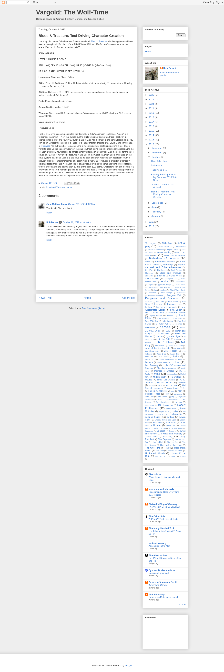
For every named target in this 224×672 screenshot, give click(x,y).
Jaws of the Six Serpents (157, 348)
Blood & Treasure (99, 41)
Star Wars (171, 422)
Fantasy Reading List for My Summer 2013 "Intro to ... (164, 177)
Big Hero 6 (162, 270)
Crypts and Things (163, 285)
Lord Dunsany (151, 365)
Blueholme (149, 276)
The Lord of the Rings (171, 445)
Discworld (152, 293)
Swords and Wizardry (171, 434)
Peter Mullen (162, 397)
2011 (151, 221)
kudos (176, 356)
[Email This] (66, 183)
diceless (163, 290)
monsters (176, 377)
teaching (167, 436)
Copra (150, 285)
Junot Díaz (161, 354)
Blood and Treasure (55, 187)
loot (177, 362)
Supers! (161, 431)
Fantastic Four (174, 304)
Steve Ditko (171, 425)
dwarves (148, 302)
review (179, 402)
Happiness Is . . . (159, 169)
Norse (151, 385)
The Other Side (157, 516)
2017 (152, 121)
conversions (180, 282)
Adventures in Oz (164, 247)
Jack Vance (159, 345)
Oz (184, 388)
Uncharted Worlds (155, 453)
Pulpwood (45, 146)
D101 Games (180, 285)
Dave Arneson (164, 287)
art (155, 255)
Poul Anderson (173, 399)
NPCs (160, 385)
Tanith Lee (150, 436)
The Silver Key (157, 594)
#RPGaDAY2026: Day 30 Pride (163, 519)
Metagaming (172, 374)
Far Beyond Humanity (166, 307)
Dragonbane (180, 293)
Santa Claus (162, 414)
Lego (180, 359)
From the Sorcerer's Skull (163, 582)
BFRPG (149, 270)
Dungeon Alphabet (155, 295)
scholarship (176, 414)
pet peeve (178, 394)
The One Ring (152, 447)
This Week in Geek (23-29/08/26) (164, 507)
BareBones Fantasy (165, 262)
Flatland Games (176, 312)
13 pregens (150, 243)
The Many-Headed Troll (161, 528)
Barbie (147, 262)
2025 (152, 99)
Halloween (150, 327)
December (157, 148)
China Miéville (152, 278)
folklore (170, 315)
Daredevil (151, 287)
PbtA (179, 391)
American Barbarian (156, 250)
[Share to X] (72, 183)
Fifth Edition (176, 310)
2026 (152, 95)
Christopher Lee (170, 279)
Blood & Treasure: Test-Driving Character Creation (163, 194)
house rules (164, 334)
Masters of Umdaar (164, 371)
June (154, 207)
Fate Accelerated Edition (165, 308)
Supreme (172, 431)
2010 (152, 226)
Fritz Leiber (167, 321)
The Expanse (164, 439)
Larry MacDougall (167, 359)
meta (157, 373)
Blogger (128, 665)
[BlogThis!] (69, 183)
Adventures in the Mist (159, 546)
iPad (176, 339)
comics (164, 281)
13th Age (167, 243)
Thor (167, 448)
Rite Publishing (165, 405)
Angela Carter (172, 250)
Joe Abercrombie (152, 351)
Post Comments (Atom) (93, 308)
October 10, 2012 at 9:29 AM (81, 204)
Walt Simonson (161, 456)
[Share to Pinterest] (78, 183)
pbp (172, 391)
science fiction (152, 417)
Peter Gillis (149, 397)
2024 (152, 104)
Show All (182, 604)
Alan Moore (180, 247)
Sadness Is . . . (158, 165)
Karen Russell (176, 354)
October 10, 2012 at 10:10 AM (77, 222)
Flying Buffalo (156, 315)
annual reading (164, 252)
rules (175, 411)
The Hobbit (157, 442)
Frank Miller (177, 318)
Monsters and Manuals (161, 489)
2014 (152, 135)
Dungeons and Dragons (161, 298)
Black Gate (155, 474)
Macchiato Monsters (166, 368)
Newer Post (45, 297)
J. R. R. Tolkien (164, 342)
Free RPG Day (151, 321)
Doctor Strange (166, 293)
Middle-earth (159, 377)
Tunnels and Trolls (175, 451)
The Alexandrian (158, 555)
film (147, 313)
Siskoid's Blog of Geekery (163, 504)
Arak (177, 252)
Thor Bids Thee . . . (161, 161)
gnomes (178, 324)
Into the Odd (163, 339)
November (157, 152)
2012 (152, 144)
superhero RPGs (176, 428)
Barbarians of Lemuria (164, 258)
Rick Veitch (149, 405)
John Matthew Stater (56, 204)
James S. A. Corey (175, 345)
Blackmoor (149, 273)
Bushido (161, 276)
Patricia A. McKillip (157, 391)
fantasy (148, 307)
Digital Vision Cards (178, 290)
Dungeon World (174, 295)
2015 (152, 130)
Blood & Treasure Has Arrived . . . (162, 186)
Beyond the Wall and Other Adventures (165, 266)
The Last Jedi (173, 442)
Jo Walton (178, 348)
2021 (152, 108)
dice (155, 290)
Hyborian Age (173, 336)
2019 (152, 113)
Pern (167, 394)
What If (174, 456)
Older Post (128, 297)
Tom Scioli (159, 451)
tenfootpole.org (157, 543)
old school (171, 385)
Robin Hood (171, 409)
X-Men (182, 456)
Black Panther (176, 270)
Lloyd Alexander (164, 362)
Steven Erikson (159, 428)
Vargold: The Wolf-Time (72, 12)
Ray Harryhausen (163, 402)
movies (148, 380)
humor (159, 336)
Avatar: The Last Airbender (174, 255)
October (156, 157)
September (158, 202)
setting (170, 417)
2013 (152, 139)
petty (172, 397)
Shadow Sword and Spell (165, 420)
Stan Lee (157, 422)
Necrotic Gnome (165, 382)
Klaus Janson (163, 356)
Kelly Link (149, 356)
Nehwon (181, 382)
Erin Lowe (160, 302)
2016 (152, 126)
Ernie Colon (173, 302)
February (157, 211)
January (156, 216)
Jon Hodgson (170, 351)
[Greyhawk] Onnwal (158, 585)
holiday (168, 331)
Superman (149, 431)
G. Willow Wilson (163, 324)
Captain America (176, 276)
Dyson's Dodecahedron (162, 570)
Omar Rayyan (173, 388)
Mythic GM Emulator (166, 380)
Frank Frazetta (163, 318)
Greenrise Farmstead (159, 573)
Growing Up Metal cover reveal (163, 597)
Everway (158, 304)
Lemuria (149, 362)
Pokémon (160, 399)
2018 (152, 117)
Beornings (168, 264)
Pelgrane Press (152, 394)
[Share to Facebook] (75, 183)
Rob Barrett (52, 222)
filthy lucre (158, 313)
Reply (49, 212)
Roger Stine (164, 411)
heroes (69, 187)
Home (87, 297)
